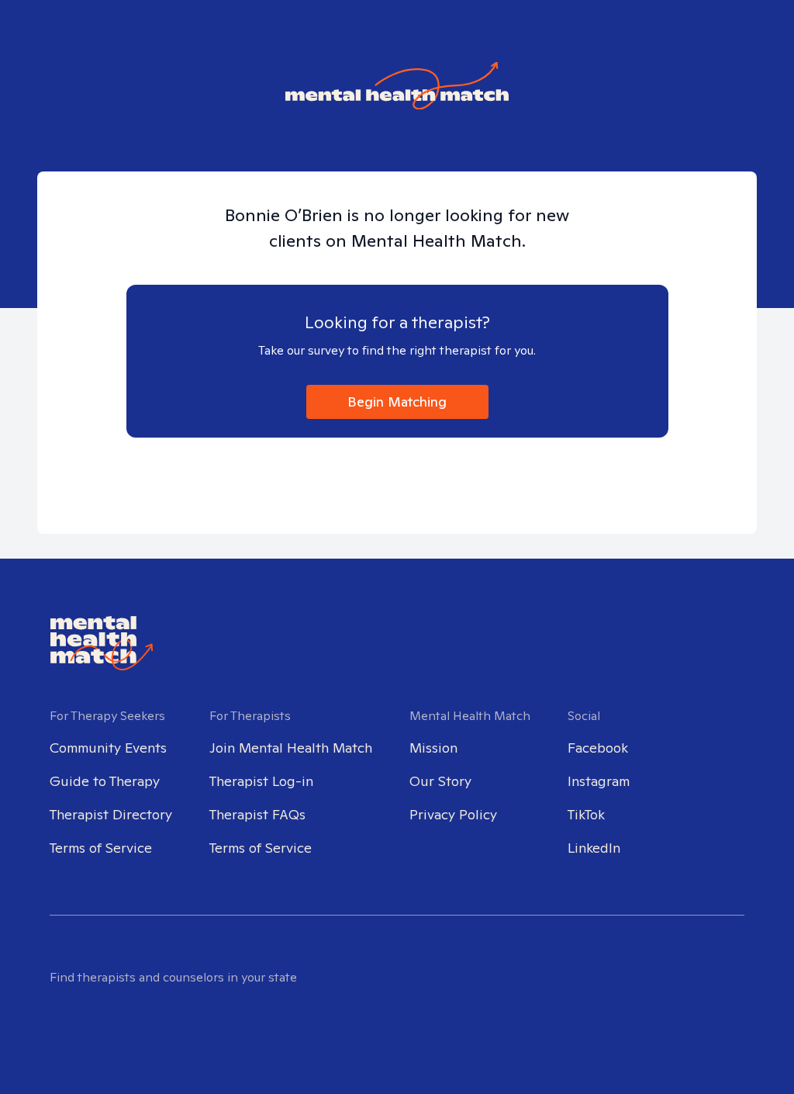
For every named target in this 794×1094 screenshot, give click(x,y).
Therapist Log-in (261, 781)
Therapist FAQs (257, 814)
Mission (433, 747)
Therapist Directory (111, 814)
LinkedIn (594, 848)
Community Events (108, 747)
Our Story (440, 781)
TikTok (586, 814)
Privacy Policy (453, 814)
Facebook (598, 747)
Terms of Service (101, 848)
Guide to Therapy (105, 781)
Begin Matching (397, 401)
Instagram (599, 781)
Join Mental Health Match (290, 747)
